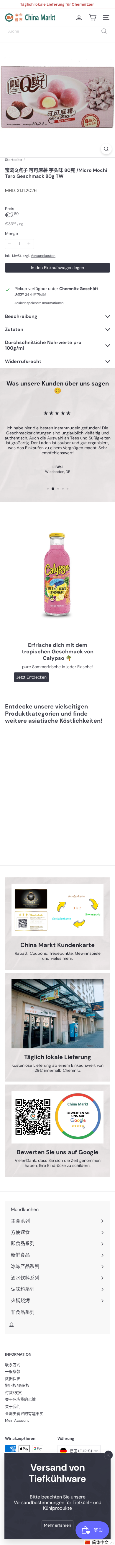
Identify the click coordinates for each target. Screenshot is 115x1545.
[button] (99, 1542)
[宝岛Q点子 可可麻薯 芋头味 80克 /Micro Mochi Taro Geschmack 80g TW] (42, 785)
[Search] (104, 31)
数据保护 (12, 1378)
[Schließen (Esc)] (108, 1454)
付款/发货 (13, 1392)
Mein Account (17, 1420)
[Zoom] (106, 148)
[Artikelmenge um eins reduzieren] (10, 244)
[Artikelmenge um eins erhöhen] (29, 244)
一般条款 (12, 1371)
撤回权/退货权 (17, 1385)
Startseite (13, 160)
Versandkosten (43, 255)
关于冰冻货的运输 (20, 1399)
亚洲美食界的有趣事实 (24, 1413)
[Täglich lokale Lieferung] (58, 1013)
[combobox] (57, 31)
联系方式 (12, 1364)
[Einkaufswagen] (92, 17)
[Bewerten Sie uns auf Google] (58, 1117)
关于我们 (12, 1406)
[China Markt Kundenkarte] (58, 910)
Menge (11, 233)
